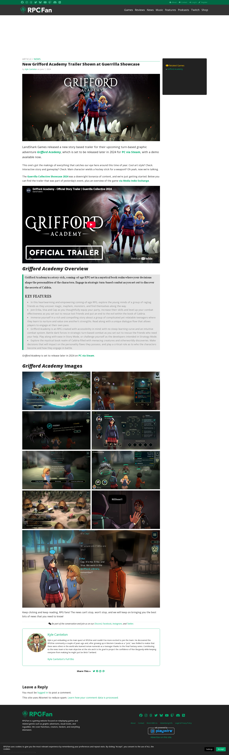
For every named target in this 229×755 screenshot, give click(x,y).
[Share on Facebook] (97, 671)
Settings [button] (209, 749)
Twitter (130, 623)
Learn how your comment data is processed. (93, 697)
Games (128, 10)
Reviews (140, 10)
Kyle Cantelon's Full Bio (61, 659)
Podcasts (183, 10)
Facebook (107, 623)
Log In (194, 2)
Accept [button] (221, 749)
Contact (184, 2)
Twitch (195, 10)
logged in (42, 692)
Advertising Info (166, 723)
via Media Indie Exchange (134, 180)
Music (159, 10)
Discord (98, 623)
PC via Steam (131, 152)
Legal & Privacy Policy (183, 723)
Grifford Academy (49, 152)
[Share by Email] (103, 671)
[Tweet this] (94, 671)
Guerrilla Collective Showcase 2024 (47, 176)
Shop (205, 10)
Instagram (117, 623)
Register (204, 2)
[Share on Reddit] (100, 671)
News (150, 10)
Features (170, 10)
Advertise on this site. (161, 737)
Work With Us (152, 723)
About (174, 2)
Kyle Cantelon (31, 69)
